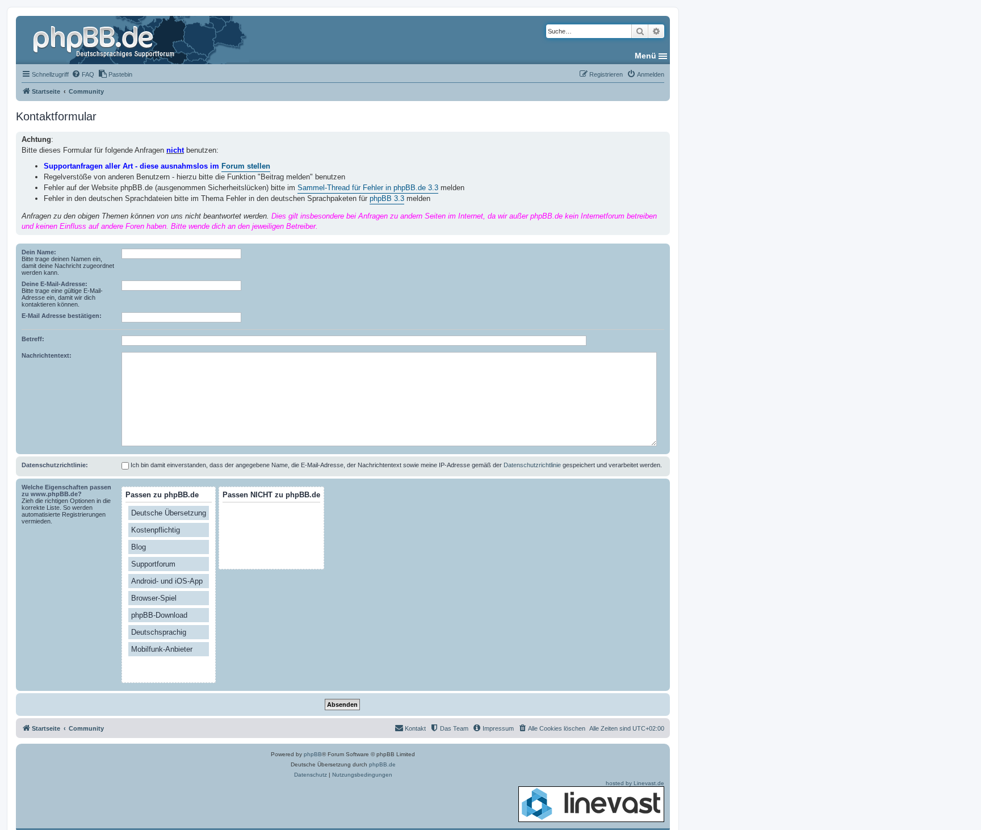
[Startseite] (105, 40)
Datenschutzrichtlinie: (55, 465)
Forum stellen (245, 166)
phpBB (313, 754)
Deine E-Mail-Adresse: (54, 283)
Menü (645, 55)
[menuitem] (83, 74)
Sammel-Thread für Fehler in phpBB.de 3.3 (367, 187)
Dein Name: (39, 252)
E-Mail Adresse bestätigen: (62, 315)
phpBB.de (382, 764)
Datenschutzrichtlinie (532, 465)
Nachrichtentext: (47, 355)
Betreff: (33, 339)
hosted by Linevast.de (635, 783)
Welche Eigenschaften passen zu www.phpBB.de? (66, 490)
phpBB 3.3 (387, 198)
